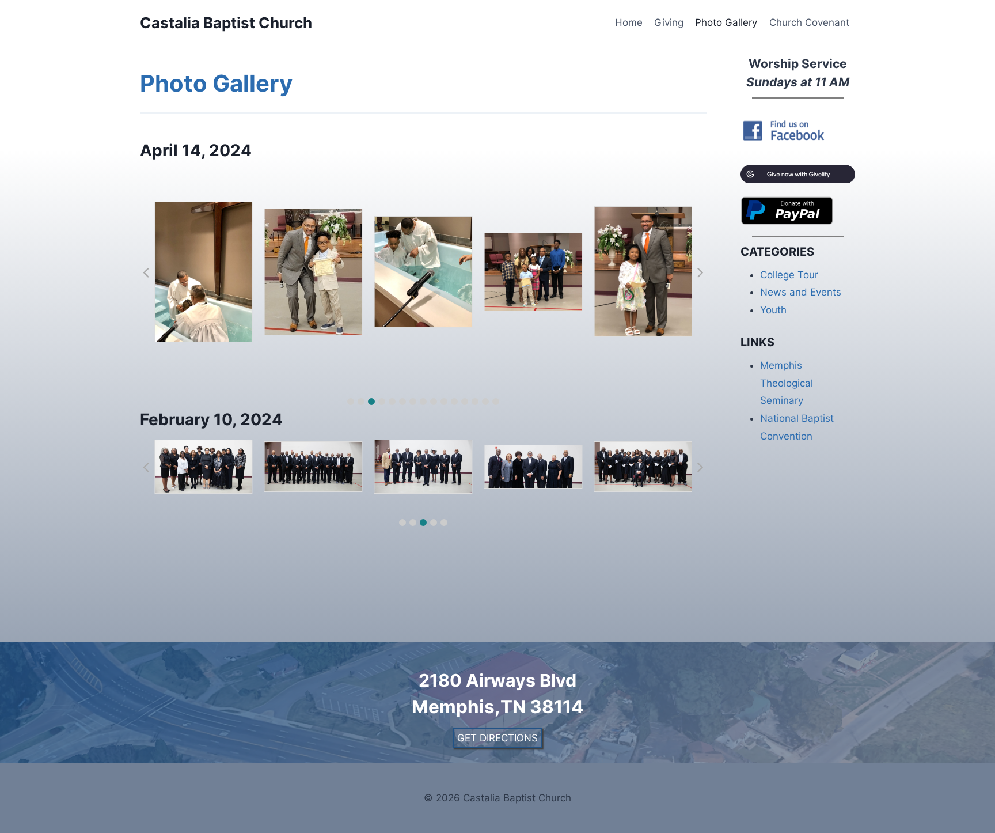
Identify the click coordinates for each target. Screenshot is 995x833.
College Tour (789, 275)
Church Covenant (809, 22)
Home (629, 22)
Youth (773, 310)
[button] (350, 401)
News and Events (800, 292)
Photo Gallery (726, 22)
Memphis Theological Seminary (786, 382)
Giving (668, 22)
